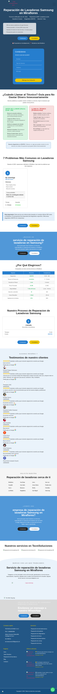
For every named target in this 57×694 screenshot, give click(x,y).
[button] (54, 4)
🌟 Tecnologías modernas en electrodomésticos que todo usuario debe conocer (43, 664)
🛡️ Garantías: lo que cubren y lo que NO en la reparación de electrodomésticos (44, 674)
